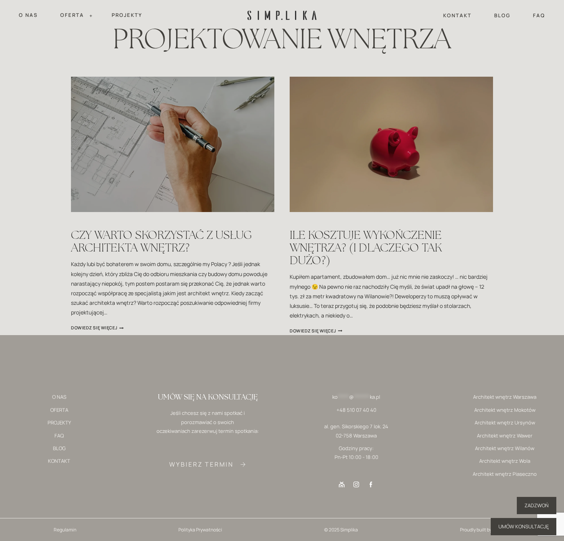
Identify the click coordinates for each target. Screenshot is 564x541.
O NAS (28, 15)
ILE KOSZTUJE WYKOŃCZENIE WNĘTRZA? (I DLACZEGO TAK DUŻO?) (366, 247)
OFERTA (59, 409)
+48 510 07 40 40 (356, 409)
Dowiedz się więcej (97, 328)
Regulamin (65, 529)
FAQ (539, 15)
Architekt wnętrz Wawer (505, 435)
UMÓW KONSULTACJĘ (523, 526)
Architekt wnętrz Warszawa (504, 396)
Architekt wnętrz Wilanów (504, 448)
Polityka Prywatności (200, 529)
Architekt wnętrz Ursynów (505, 422)
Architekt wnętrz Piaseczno (505, 473)
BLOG (502, 15)
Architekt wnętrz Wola (504, 460)
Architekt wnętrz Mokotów (505, 409)
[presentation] (172, 144)
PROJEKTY (127, 15)
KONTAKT (457, 15)
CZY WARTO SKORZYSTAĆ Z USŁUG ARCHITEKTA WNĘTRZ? (161, 241)
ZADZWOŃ (536, 505)
